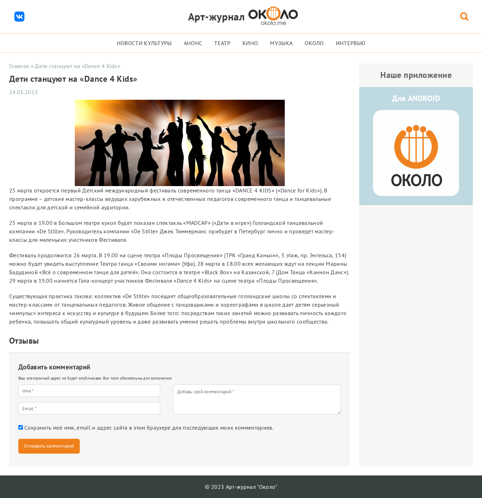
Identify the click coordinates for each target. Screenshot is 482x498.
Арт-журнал (216, 16)
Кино (250, 43)
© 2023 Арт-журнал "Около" (241, 486)
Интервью (351, 43)
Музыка (281, 43)
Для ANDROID (416, 98)
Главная (19, 65)
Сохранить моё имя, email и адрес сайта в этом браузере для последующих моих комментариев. (148, 427)
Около (314, 43)
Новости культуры (144, 43)
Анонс (193, 43)
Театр (222, 43)
